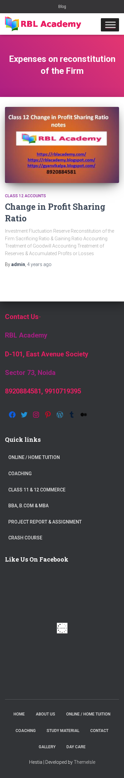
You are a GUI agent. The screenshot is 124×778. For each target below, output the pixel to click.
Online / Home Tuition (34, 457)
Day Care (76, 747)
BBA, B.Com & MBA (28, 505)
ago (39, 264)
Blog (62, 6)
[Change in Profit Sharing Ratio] (62, 145)
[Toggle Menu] (110, 25)
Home (19, 714)
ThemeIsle (84, 762)
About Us (45, 714)
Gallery (47, 747)
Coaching (20, 473)
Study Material (63, 730)
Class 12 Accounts (25, 196)
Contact (99, 730)
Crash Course (25, 537)
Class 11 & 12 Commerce (36, 489)
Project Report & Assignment (45, 522)
